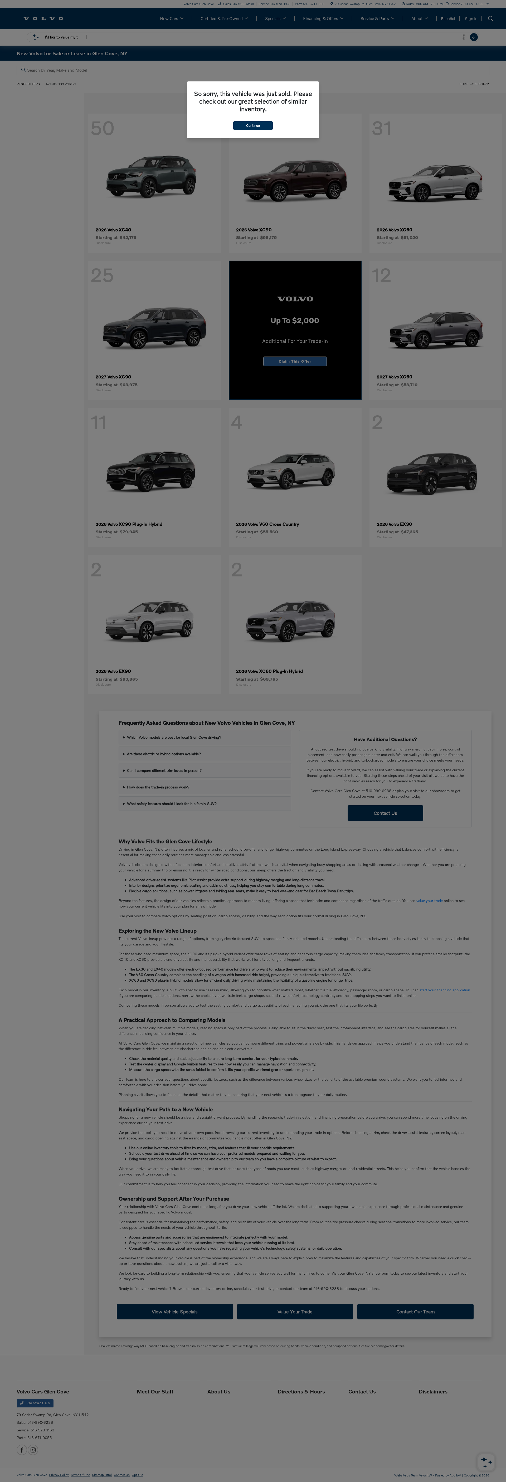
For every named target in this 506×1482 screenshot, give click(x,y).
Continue (253, 125)
